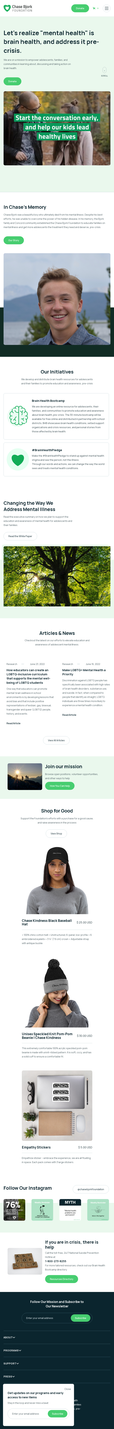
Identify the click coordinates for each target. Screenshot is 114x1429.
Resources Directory (61, 1279)
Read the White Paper (20, 536)
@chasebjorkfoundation (91, 1189)
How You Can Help (60, 785)
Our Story (13, 240)
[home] (18, 8)
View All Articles (56, 740)
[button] (96, 8)
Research (12, 664)
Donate (80, 8)
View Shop (56, 833)
